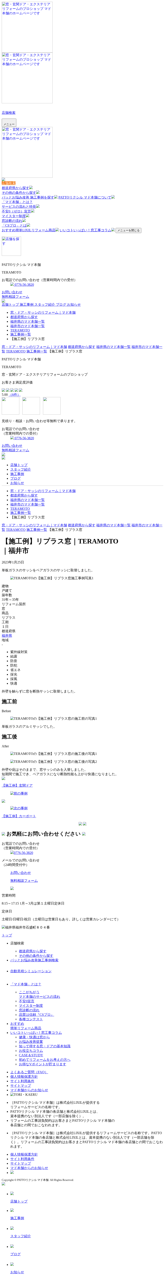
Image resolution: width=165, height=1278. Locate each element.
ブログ (61, 304)
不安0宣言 (26, 1001)
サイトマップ (20, 1085)
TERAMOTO (20, 330)
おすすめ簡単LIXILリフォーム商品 (28, 230)
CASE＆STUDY (31, 1055)
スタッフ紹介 (45, 304)
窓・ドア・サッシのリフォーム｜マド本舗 (43, 312)
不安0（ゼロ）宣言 (16, 211)
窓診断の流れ (12, 221)
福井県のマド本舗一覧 (27, 321)
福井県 (7, 635)
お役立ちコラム (31, 1050)
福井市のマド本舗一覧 (27, 326)
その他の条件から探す (19, 192)
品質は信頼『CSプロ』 (36, 1014)
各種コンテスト (31, 1019)
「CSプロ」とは (14, 225)
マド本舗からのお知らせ (29, 1090)
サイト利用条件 (22, 1081)
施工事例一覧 (20, 334)
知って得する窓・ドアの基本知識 (44, 1046)
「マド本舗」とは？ (17, 202)
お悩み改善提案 (31, 1041)
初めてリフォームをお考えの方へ (44, 1059)
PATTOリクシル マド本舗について (84, 197)
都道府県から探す (15, 188)
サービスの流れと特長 (19, 206)
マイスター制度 (14, 216)
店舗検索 (8, 112)
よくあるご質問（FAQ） (29, 1072)
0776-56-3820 (24, 284)
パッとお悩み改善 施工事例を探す (28, 197)
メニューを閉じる (128, 230)
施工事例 (27, 304)
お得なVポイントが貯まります (42, 1064)
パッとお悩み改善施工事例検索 (34, 960)
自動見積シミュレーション (31, 971)
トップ (7, 935)
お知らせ (74, 304)
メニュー (9, 124)
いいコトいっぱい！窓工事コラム (85, 230)
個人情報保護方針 (24, 1076)
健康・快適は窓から (34, 1037)
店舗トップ (11, 304)
